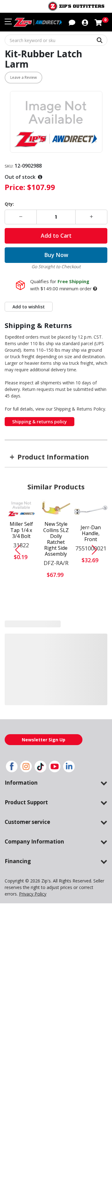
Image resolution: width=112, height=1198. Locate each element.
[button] (85, 22)
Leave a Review (23, 77)
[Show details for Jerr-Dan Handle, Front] (91, 509)
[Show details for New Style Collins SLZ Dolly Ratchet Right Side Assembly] (56, 508)
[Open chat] (72, 22)
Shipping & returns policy (39, 422)
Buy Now (56, 255)
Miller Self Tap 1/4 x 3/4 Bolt (21, 530)
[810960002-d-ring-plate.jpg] (56, 641)
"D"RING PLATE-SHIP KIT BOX (56, 667)
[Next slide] (96, 549)
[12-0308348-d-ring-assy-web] (21, 642)
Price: (15, 187)
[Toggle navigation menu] (8, 21)
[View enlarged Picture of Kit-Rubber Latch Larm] (56, 122)
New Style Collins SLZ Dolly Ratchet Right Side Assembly (56, 539)
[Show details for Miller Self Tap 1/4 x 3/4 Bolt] (21, 508)
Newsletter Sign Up (43, 746)
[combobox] (56, 40)
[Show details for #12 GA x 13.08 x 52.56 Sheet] (91, 642)
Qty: (9, 204)
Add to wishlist (28, 307)
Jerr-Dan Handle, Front (91, 534)
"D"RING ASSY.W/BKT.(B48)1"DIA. (21, 665)
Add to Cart (56, 235)
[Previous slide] (15, 549)
